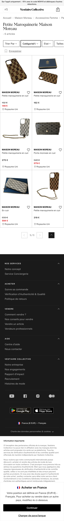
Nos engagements (15, 369)
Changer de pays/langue (32, 515)
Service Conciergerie (16, 274)
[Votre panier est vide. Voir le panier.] (58, 9)
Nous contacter (13, 349)
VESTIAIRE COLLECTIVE (18, 359)
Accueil (7, 18)
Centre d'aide (12, 344)
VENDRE (9, 309)
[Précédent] (24, 235)
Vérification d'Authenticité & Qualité (25, 294)
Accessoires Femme (46, 18)
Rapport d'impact (14, 374)
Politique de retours (16, 299)
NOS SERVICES (13, 263)
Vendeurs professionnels (18, 328)
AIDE (7, 339)
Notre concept (13, 269)
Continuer (32, 508)
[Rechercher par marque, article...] (6, 9)
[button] (58, 9)
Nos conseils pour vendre (19, 319)
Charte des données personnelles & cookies (31, 431)
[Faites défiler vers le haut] (51, 235)
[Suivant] (40, 235)
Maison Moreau (23, 18)
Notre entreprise (14, 364)
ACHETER (10, 284)
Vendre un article (14, 324)
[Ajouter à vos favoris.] (28, 92)
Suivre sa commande (16, 289)
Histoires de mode (15, 383)
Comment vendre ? (15, 314)
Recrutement (12, 379)
